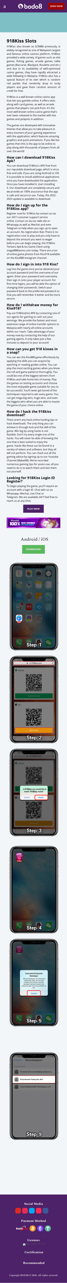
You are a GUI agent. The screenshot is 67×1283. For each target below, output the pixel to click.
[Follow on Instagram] (25, 1210)
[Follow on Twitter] (32, 1210)
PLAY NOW (33, 508)
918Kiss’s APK (37, 165)
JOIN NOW (56, 6)
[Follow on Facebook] (45, 1210)
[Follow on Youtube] (18, 1210)
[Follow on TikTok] (38, 1210)
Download (33, 549)
